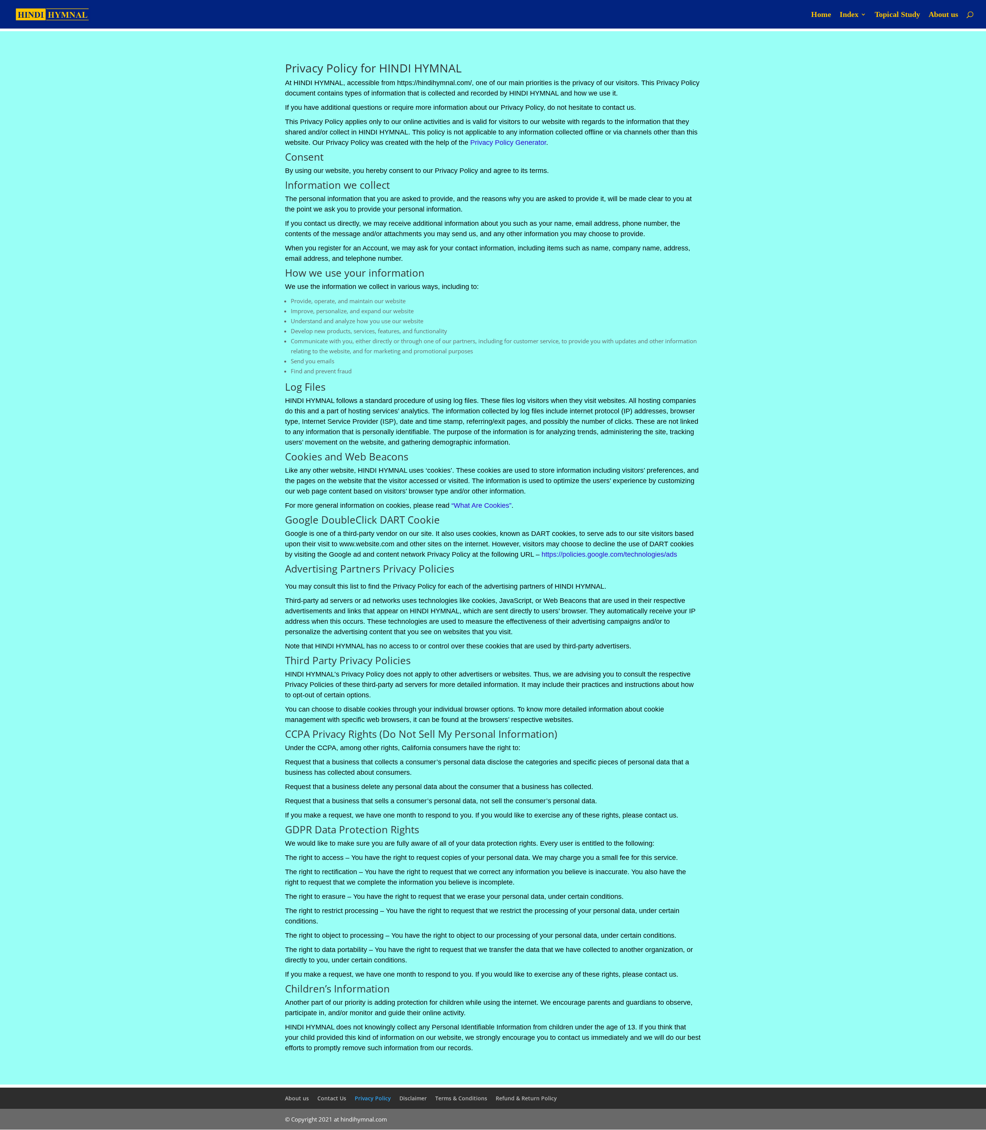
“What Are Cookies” (481, 505)
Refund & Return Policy (526, 1098)
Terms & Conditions (461, 1098)
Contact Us (331, 1098)
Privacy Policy (373, 1098)
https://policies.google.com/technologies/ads (609, 554)
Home (821, 15)
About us (943, 15)
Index (849, 15)
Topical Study (897, 15)
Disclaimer (413, 1098)
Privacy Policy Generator (508, 142)
